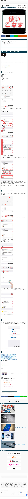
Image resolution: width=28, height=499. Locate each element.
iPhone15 (19, 484)
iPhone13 (11, 484)
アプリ (2, 486)
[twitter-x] (11, 401)
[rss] (18, 401)
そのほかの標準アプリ (4, 7)
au (2, 483)
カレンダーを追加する (5, 67)
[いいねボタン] (2, 368)
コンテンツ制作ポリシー (13, 492)
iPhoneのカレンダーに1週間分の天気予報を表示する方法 (8, 356)
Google (9, 483)
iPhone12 (6, 484)
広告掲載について (14, 493)
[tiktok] (14, 401)
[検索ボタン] (26, 0)
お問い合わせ (8, 492)
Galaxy (5, 483)
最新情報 (15, 7)
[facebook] (9, 401)
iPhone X (24, 484)
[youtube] (15, 401)
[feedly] (16, 401)
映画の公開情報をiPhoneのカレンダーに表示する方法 (8, 355)
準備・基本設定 (12, 7)
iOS (12, 483)
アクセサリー (20, 485)
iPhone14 (15, 484)
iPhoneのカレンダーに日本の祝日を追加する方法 (7, 357)
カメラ (6, 486)
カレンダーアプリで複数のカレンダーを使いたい (9, 41)
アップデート (25, 485)
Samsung (11, 485)
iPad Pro (19, 483)
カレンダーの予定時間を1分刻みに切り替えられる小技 (8, 358)
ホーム (2, 492)
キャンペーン (10, 486)
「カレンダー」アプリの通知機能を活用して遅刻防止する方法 (9, 359)
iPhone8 (2, 484)
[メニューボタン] (27, 0)
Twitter (15, 485)
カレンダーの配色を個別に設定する (8, 43)
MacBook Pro (6, 485)
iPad (16, 483)
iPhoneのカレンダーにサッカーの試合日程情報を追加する (8, 354)
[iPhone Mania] (3, 0)
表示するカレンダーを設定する (8, 42)
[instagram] (12, 401)
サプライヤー (16, 486)
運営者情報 (5, 492)
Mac (2, 485)
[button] (3, 36)
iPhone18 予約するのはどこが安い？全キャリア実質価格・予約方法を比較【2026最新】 (16, 373)
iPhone (24, 483)
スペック (20, 486)
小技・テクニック (8, 7)
